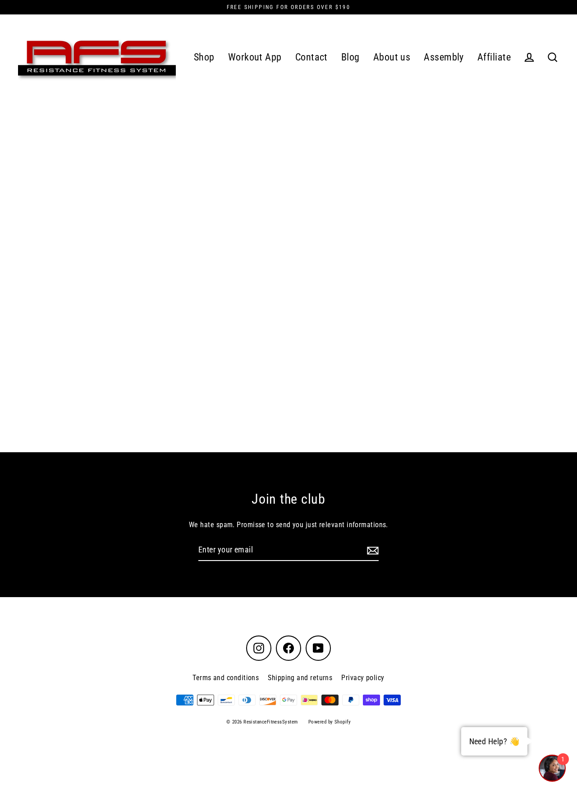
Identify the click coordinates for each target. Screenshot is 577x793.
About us (392, 57)
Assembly (444, 57)
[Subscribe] (371, 550)
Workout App (255, 57)
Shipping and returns (300, 677)
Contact (311, 57)
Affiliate (494, 57)
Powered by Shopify (329, 722)
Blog (350, 57)
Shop (204, 57)
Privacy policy (362, 677)
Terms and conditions (225, 677)
